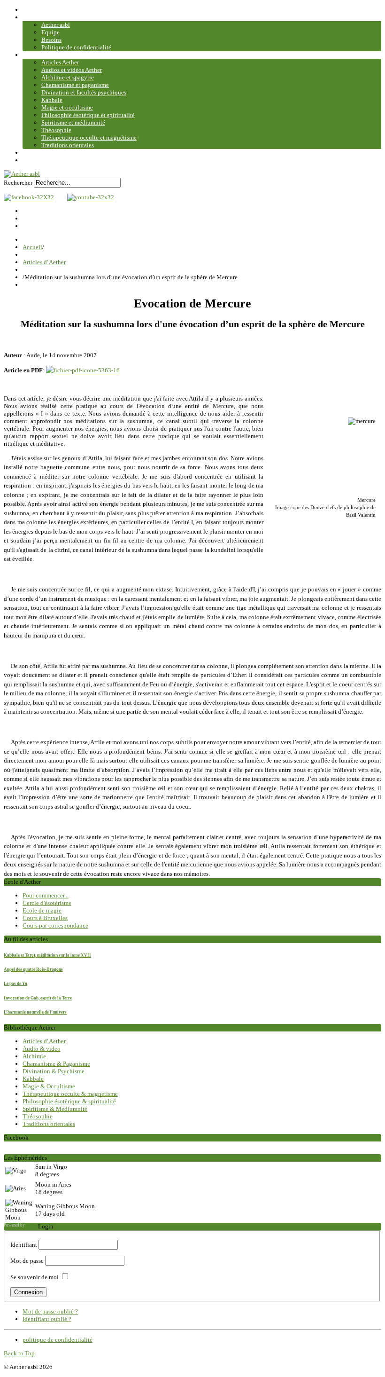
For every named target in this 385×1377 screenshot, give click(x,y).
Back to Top (19, 1353)
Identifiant (23, 1244)
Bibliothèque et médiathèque (60, 54)
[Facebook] (29, 197)
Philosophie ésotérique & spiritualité (69, 1101)
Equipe (50, 32)
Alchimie (34, 1056)
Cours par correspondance (55, 925)
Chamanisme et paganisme (75, 84)
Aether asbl (55, 24)
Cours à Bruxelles (45, 917)
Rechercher (18, 182)
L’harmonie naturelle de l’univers (35, 1012)
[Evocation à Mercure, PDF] (83, 370)
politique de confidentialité (57, 1339)
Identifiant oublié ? (47, 1318)
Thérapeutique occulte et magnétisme (89, 137)
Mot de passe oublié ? (50, 1311)
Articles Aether (60, 62)
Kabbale (51, 99)
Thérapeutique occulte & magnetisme (70, 1093)
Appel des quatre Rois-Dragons (33, 969)
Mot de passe (27, 1260)
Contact (33, 152)
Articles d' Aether (44, 262)
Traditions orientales (67, 145)
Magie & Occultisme (49, 1086)
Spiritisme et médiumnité (73, 122)
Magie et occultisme (67, 107)
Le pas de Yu (15, 983)
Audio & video (42, 1048)
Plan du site (37, 160)
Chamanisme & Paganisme (56, 1063)
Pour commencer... (46, 895)
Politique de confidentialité (76, 47)
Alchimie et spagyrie (67, 77)
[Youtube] (88, 197)
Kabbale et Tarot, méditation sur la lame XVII (47, 955)
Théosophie (56, 130)
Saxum (32, 1225)
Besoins (51, 39)
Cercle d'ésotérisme (47, 902)
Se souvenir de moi (34, 1277)
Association (38, 17)
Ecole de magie (42, 910)
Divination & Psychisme (54, 1071)
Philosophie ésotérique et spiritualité (88, 114)
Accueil (32, 9)
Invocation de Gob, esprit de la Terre (38, 998)
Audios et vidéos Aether (71, 69)
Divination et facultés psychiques (83, 92)
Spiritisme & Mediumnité (55, 1108)
